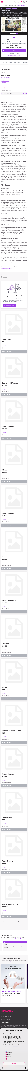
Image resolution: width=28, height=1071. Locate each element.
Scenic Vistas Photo (10, 904)
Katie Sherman (6, 10)
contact (8, 77)
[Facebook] (1, 1017)
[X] (3, 1017)
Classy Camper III (9, 600)
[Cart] (18, 2)
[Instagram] (8, 1017)
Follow (14, 50)
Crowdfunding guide (20, 938)
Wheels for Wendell (9, 9)
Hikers (4, 470)
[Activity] (21, 1)
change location (21, 5)
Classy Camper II (8, 513)
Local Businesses (5, 82)
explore (10, 962)
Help (12, 938)
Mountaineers (7, 817)
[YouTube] (6, 1017)
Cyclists (5, 687)
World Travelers (8, 861)
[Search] (15, 2)
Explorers (6, 644)
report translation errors (12, 1026)
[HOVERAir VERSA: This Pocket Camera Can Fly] (13, 976)
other (3, 87)
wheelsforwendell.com (6, 268)
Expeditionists (8, 774)
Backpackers (7, 557)
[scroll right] (25, 25)
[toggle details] (24, 1002)
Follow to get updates (9, 949)
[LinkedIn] (10, 1017)
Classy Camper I (8, 426)
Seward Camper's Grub (11, 731)
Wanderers (6, 339)
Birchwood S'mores (10, 383)
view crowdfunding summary (14, 55)
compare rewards (9, 305)
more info (3, 77)
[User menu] (24, 2)
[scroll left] (2, 25)
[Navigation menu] (26, 1)
